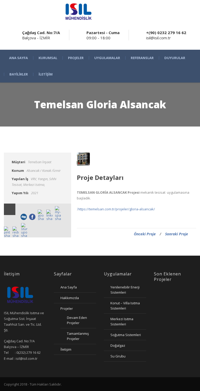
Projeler (76, 58)
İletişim (46, 74)
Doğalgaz (117, 345)
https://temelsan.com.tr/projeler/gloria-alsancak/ (116, 209)
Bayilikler (18, 74)
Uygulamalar (107, 58)
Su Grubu (118, 356)
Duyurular (174, 58)
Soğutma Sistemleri (125, 334)
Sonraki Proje (176, 233)
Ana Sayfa (18, 58)
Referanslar (142, 58)
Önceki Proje (145, 233)
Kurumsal (48, 58)
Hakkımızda (69, 297)
